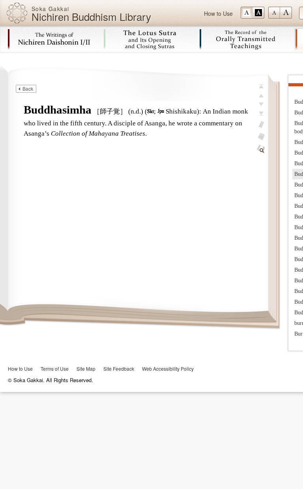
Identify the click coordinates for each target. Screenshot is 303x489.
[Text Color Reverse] (258, 13)
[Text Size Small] (274, 13)
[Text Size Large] (286, 13)
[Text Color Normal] (246, 13)
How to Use (218, 13)
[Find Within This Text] (261, 149)
